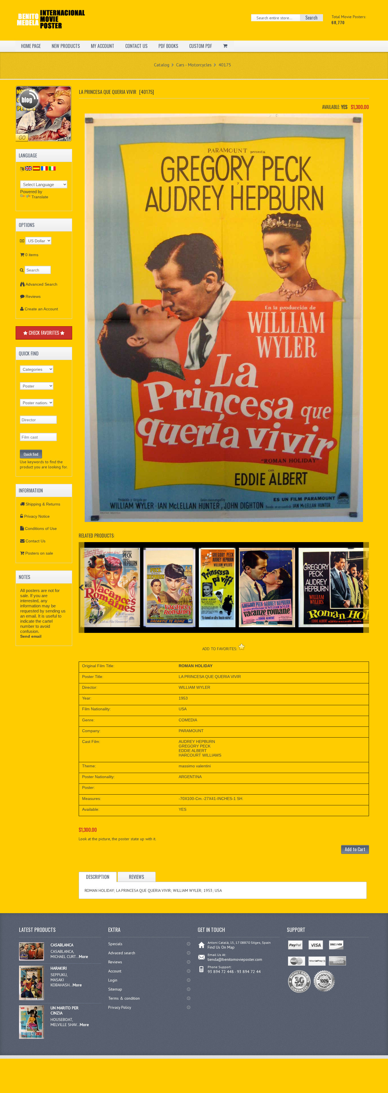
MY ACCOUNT (102, 46)
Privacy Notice (37, 516)
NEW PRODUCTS (66, 46)
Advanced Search (41, 284)
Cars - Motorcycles (194, 65)
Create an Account (41, 309)
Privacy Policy (119, 1007)
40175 (224, 65)
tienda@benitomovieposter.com (235, 959)
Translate (40, 197)
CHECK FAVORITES (44, 332)
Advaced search (121, 952)
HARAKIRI (59, 968)
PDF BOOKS (168, 46)
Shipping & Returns (43, 504)
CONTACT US (136, 46)
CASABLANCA (62, 944)
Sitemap (115, 989)
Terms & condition (124, 998)
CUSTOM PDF (200, 46)
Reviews (33, 296)
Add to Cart (355, 849)
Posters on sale (39, 553)
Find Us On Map (221, 947)
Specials (115, 943)
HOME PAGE (31, 46)
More (83, 956)
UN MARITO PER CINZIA (64, 1010)
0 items (31, 254)
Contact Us (35, 541)
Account (114, 971)
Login (112, 980)
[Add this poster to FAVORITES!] (241, 646)
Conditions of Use (41, 528)
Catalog (161, 65)
